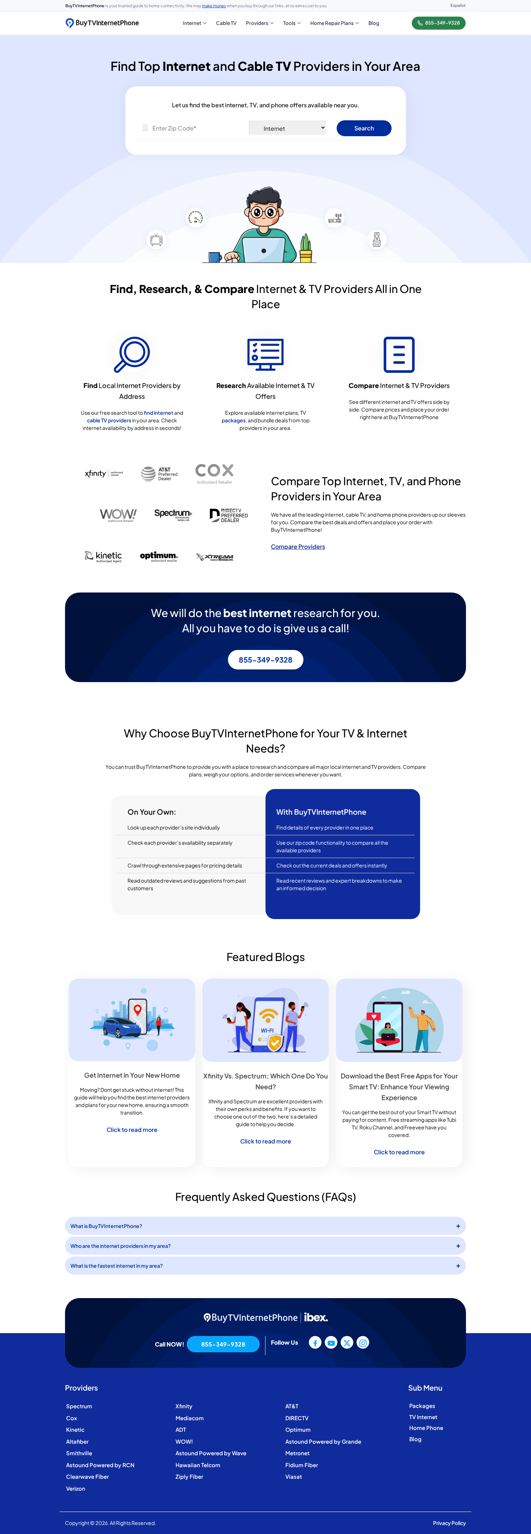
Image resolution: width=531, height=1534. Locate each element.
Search (364, 128)
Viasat (293, 1476)
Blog (415, 1438)
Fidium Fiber (301, 1464)
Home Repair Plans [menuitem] (332, 23)
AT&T (291, 1405)
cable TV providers (109, 420)
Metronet (297, 1452)
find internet (158, 412)
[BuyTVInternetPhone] (102, 23)
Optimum (298, 1429)
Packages (422, 1405)
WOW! (184, 1441)
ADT (181, 1429)
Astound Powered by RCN (100, 1464)
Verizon (75, 1488)
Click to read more (132, 1129)
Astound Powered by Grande (323, 1441)
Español (458, 5)
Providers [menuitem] (257, 23)
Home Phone (426, 1427)
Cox (71, 1417)
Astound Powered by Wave (211, 1452)
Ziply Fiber (189, 1476)
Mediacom (190, 1417)
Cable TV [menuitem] (226, 23)
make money (214, 5)
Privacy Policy (449, 1523)
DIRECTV (296, 1417)
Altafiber (77, 1441)
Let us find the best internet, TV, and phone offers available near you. (265, 105)
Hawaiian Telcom (198, 1464)
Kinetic (75, 1429)
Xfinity (184, 1405)
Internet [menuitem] (192, 23)
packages (234, 420)
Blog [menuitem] (373, 23)
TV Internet (423, 1416)
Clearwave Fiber (87, 1476)
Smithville (79, 1452)
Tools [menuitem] (289, 23)
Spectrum (79, 1405)
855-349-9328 (266, 659)
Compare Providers (298, 546)
